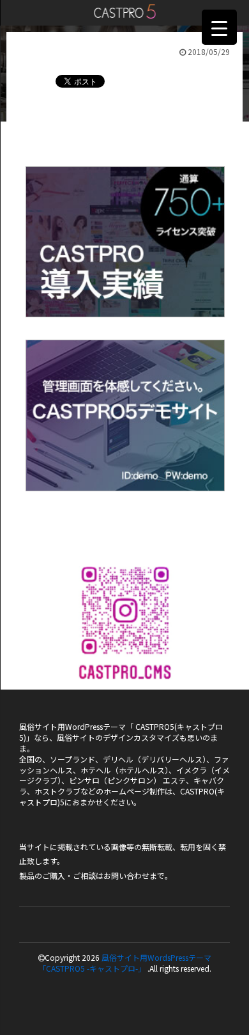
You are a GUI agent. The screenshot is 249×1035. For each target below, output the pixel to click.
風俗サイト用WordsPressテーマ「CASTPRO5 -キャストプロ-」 (124, 963)
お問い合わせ (126, 875)
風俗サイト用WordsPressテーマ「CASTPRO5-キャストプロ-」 (125, 11)
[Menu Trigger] (219, 27)
